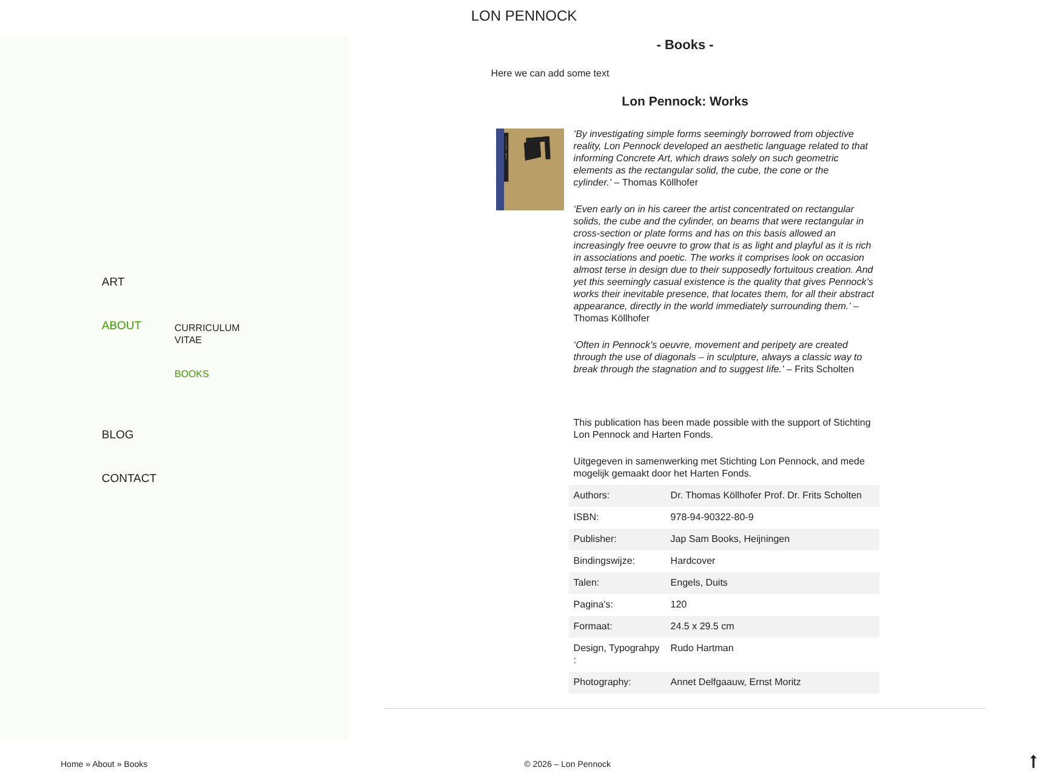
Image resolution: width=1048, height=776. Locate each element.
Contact (129, 478)
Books (192, 374)
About (121, 325)
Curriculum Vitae (207, 334)
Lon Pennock (524, 16)
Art (113, 282)
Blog (118, 435)
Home (72, 764)
